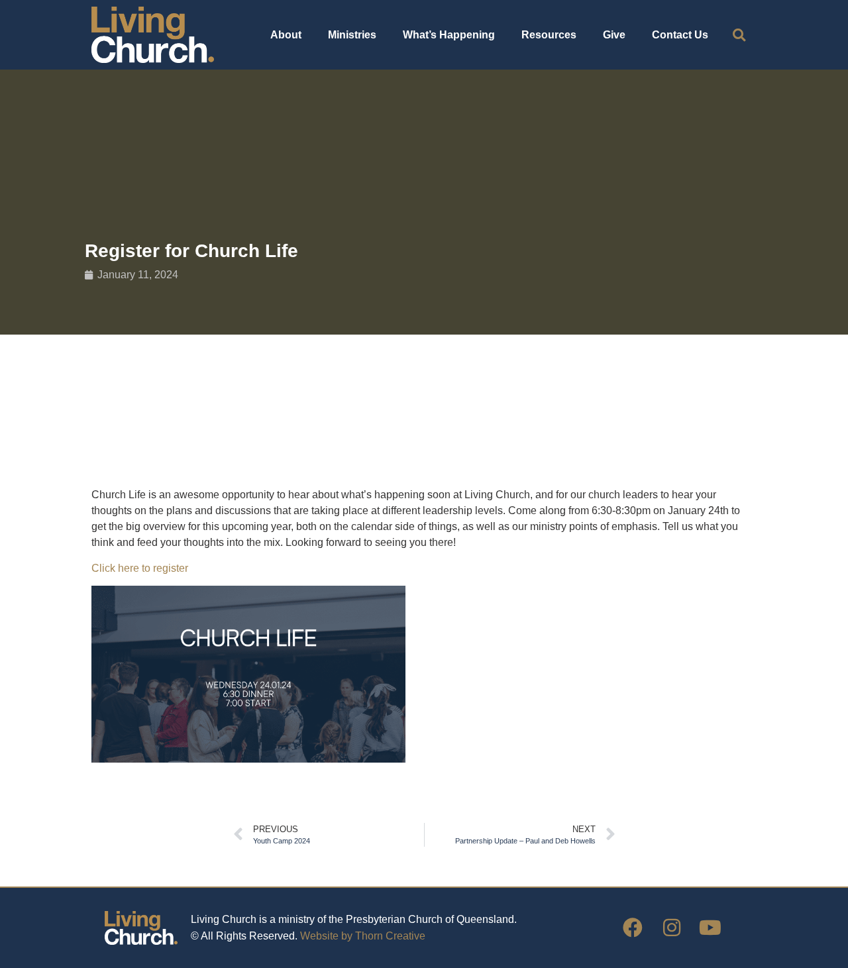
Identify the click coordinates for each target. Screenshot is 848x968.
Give (614, 34)
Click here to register (141, 568)
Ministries (352, 34)
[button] (739, 35)
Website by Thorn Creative (362, 935)
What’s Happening (449, 34)
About (285, 34)
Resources (548, 34)
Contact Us (680, 34)
